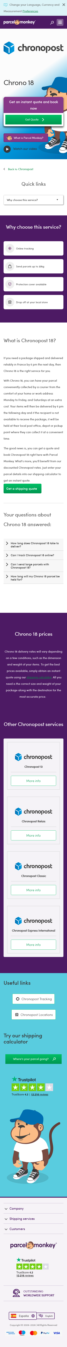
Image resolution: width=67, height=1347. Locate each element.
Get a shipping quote (22, 488)
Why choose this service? (22, 200)
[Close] (64, 4)
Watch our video (25, 148)
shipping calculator (39, 677)
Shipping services (22, 1218)
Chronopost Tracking (36, 999)
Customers (17, 1228)
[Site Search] (52, 22)
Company (16, 1208)
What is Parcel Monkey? (28, 137)
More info (33, 780)
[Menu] (60, 22)
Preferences (30, 11)
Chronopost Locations (37, 1014)
